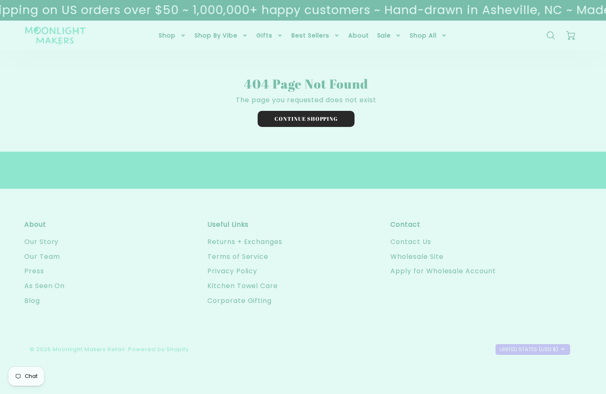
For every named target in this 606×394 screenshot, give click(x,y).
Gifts (264, 35)
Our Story (41, 241)
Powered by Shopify (158, 349)
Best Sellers (310, 35)
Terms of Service (237, 256)
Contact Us (410, 241)
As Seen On (44, 286)
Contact (405, 224)
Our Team (42, 256)
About (358, 35)
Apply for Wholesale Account (443, 271)
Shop (167, 35)
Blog (32, 300)
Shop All (423, 35)
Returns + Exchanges (244, 241)
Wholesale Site (416, 256)
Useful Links (228, 224)
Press (34, 271)
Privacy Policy (232, 271)
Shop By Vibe (216, 35)
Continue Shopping (306, 118)
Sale (384, 35)
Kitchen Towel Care (242, 286)
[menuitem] (172, 35)
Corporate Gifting (239, 300)
